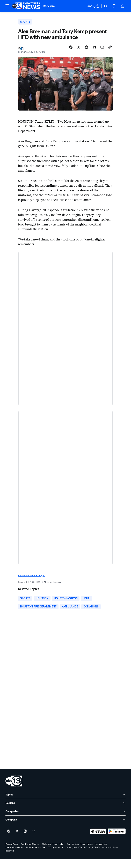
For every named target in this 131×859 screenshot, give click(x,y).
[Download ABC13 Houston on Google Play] (117, 831)
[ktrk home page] (13, 781)
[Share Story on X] (79, 47)
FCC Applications (55, 847)
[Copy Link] (110, 47)
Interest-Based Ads (14, 847)
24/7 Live (49, 6)
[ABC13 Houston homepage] (26, 6)
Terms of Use (101, 844)
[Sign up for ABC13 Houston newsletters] (33, 831)
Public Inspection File (35, 847)
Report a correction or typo (31, 575)
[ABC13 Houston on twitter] (17, 831)
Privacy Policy (11, 844)
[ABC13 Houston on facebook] (8, 831)
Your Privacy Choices (30, 844)
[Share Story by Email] (102, 47)
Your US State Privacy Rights (80, 844)
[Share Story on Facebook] (71, 47)
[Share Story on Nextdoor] (94, 47)
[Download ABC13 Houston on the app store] (98, 831)
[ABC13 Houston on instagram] (25, 831)
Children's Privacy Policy (53, 844)
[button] (7, 5)
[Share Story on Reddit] (86, 47)
